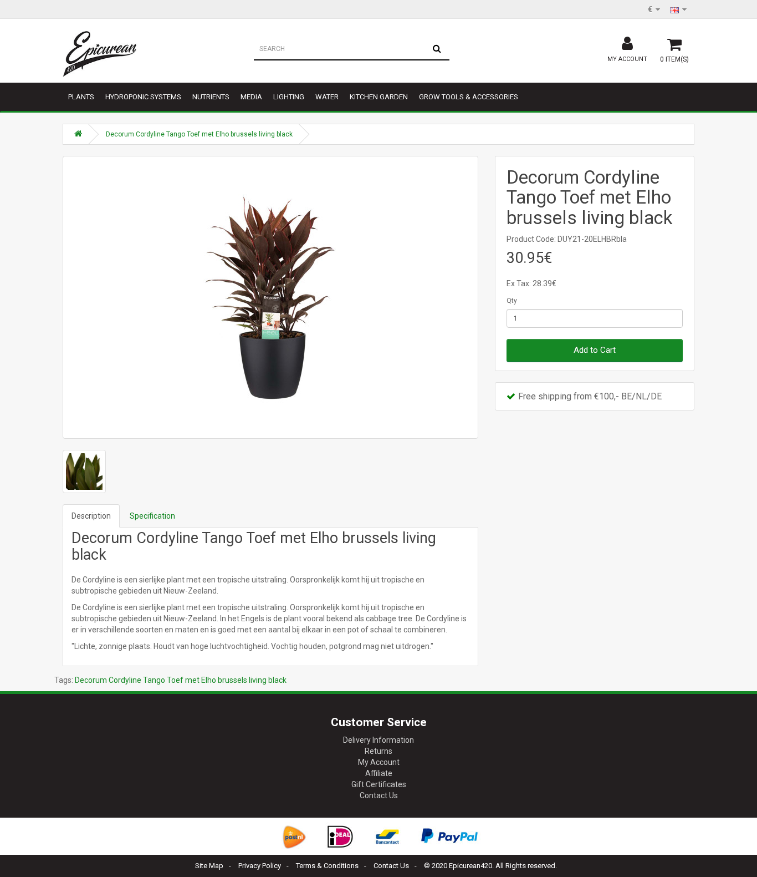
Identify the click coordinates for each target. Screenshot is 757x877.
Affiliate (378, 773)
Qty (512, 301)
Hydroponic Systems (143, 97)
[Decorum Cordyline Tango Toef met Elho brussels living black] (270, 297)
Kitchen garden (379, 97)
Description (91, 515)
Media (251, 97)
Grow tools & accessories (468, 97)
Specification (152, 515)
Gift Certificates (378, 784)
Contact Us (379, 795)
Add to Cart (595, 350)
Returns (378, 751)
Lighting (288, 97)
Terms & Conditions (327, 865)
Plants (81, 97)
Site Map (209, 865)
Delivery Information (378, 740)
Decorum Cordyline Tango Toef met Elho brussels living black (199, 134)
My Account (379, 762)
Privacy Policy (259, 865)
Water (327, 97)
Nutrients (210, 97)
